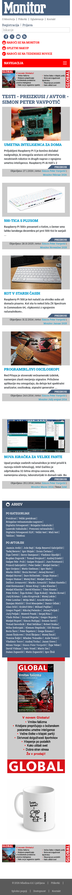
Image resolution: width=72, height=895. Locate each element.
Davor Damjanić (29, 554)
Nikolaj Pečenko (32, 610)
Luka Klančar (48, 585)
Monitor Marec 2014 (42, 486)
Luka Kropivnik (31, 596)
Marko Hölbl (13, 572)
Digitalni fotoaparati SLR (19, 532)
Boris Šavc (11, 631)
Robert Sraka (51, 624)
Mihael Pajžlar (43, 606)
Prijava (27, 25)
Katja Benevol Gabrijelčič (49, 547)
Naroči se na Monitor (23, 42)
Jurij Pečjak (12, 613)
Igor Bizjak (28, 551)
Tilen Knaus (49, 589)
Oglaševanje (37, 19)
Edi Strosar (53, 627)
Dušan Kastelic (57, 582)
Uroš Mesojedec (34, 603)
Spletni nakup (18, 48)
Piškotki (22, 19)
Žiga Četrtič (12, 554)
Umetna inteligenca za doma (33, 144)
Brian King (32, 585)
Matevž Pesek (28, 613)
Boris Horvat (29, 572)
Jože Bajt (28, 547)
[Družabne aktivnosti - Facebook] (5, 36)
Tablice (10, 535)
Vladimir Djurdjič (50, 554)
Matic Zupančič (34, 651)
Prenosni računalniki (41, 528)
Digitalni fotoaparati (17, 525)
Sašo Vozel (29, 648)
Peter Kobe (12, 592)
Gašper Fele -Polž (15, 561)
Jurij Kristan (13, 596)
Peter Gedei (34, 565)
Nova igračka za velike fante (33, 456)
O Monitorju (8, 19)
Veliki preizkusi (27, 518)
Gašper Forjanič (35, 561)
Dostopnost (39, 890)
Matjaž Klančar (14, 589)
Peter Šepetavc (28, 631)
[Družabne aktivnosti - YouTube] (17, 36)
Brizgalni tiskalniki (41, 525)
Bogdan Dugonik (15, 558)
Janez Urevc (48, 641)
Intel (64, 486)
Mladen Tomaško (32, 638)
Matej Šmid (48, 634)
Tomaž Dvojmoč (35, 558)
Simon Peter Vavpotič (54, 170)
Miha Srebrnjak (14, 627)
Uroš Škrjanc (33, 634)
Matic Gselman (30, 568)
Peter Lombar (13, 599)
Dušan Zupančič (14, 651)
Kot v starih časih (22, 293)
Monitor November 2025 (53, 247)
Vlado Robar (13, 617)
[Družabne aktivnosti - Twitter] (11, 36)
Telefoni (20, 535)
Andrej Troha (32, 641)
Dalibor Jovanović (16, 582)
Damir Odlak (52, 603)
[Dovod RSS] (24, 36)
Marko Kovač (56, 592)
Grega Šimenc (45, 631)
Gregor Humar (14, 579)
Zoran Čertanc (44, 551)
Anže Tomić (51, 638)
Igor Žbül (50, 651)
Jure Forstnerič (54, 561)
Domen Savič (49, 620)
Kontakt (51, 19)
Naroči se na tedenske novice (29, 54)
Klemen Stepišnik (35, 627)
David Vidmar (13, 648)
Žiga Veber (54, 644)
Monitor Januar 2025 (55, 323)
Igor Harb (46, 568)
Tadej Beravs (13, 551)
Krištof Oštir (26, 606)
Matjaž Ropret (13, 620)
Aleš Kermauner (15, 585)
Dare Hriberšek (32, 575)
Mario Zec (43, 648)
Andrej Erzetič (54, 558)
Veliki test (40, 532)
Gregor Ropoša (48, 617)
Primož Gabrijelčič (16, 565)
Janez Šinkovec (14, 634)
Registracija (10, 25)
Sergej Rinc (45, 613)
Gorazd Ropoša (30, 617)
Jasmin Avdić (13, 547)
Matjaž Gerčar (50, 565)
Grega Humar (49, 575)
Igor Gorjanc (12, 568)
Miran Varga (13, 644)
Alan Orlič (11, 606)
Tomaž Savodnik (15, 624)
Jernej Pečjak (50, 610)
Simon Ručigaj (31, 620)
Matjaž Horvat (14, 575)
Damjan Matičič (14, 603)
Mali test (53, 532)
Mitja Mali (29, 599)
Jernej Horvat (45, 572)
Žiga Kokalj (40, 592)
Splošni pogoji (19, 890)
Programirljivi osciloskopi (31, 369)
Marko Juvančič (37, 582)
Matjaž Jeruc (44, 579)
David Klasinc (33, 589)
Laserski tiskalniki (16, 528)
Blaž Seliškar (34, 624)
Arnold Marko (45, 599)
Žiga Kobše (26, 592)
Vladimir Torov (14, 641)
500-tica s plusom (21, 220)
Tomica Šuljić (13, 638)
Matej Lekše (48, 596)
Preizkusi (61, 167)
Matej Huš (29, 579)
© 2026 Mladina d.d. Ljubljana (28, 882)
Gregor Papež (13, 610)
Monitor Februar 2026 (55, 174)
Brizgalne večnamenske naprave (24, 521)
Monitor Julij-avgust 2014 (53, 399)
